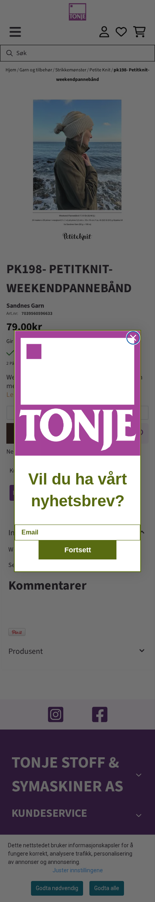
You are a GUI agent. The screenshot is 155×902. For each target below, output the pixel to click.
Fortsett (77, 550)
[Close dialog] (133, 337)
